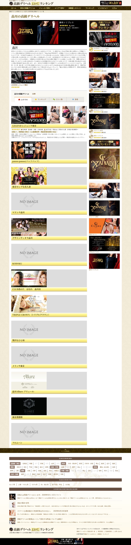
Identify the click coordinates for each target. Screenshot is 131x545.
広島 (89, 470)
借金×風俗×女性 (64, 504)
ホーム (13, 8)
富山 (78, 467)
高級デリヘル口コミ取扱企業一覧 (86, 531)
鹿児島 (56, 474)
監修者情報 (109, 531)
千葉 (30, 467)
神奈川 (19, 467)
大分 (44, 474)
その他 (67, 484)
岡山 (83, 470)
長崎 (33, 474)
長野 (73, 467)
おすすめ (24, 99)
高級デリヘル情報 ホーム (16, 11)
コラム (114, 8)
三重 (17, 470)
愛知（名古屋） (105, 467)
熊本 (38, 474)
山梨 (62, 467)
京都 (39, 470)
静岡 (11, 470)
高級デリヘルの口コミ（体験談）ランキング (96, 534)
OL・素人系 (45, 484)
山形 (52, 463)
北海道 (25, 463)
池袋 (113, 463)
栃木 (41, 467)
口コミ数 (59, 99)
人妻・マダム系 (23, 484)
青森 (30, 463)
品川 (108, 463)
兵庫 (34, 470)
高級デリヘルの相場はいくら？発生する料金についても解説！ (65, 520)
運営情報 (100, 531)
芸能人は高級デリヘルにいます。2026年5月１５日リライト (64, 496)
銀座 (102, 463)
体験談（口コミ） (75, 8)
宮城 (41, 463)
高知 (116, 470)
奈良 (50, 470)
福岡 (22, 474)
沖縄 (61, 474)
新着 (76, 99)
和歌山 (56, 470)
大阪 (28, 470)
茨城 (35, 467)
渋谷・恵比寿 (72, 463)
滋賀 (44, 470)
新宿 (80, 463)
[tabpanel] (49, 32)
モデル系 (34, 484)
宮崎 (49, 474)
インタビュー (103, 8)
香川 (105, 470)
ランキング (90, 8)
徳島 (100, 470)
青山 (97, 463)
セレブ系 (12, 484)
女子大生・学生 (57, 484)
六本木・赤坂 (89, 463)
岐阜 (113, 467)
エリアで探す (59, 8)
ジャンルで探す (45, 8)
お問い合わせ (118, 531)
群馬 (46, 467)
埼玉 (25, 467)
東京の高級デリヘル (27, 8)
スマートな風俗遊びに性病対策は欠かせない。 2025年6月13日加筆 (63, 512)
